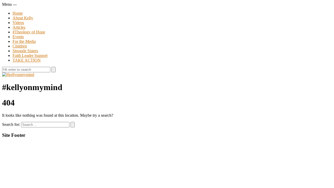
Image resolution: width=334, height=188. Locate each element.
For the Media (24, 41)
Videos (18, 22)
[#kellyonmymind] (18, 74)
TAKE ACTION (27, 60)
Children (20, 46)
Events (18, 36)
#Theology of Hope (29, 32)
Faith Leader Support (30, 55)
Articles (19, 27)
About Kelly (23, 18)
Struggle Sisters (25, 51)
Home (18, 13)
